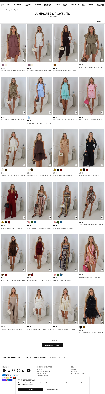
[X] (8, 370)
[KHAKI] (31, 222)
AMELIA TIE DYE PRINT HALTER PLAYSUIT (91, 225)
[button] (24, 60)
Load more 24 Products (52, 345)
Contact (74, 369)
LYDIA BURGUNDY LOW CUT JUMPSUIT (12, 228)
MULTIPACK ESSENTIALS (47, 5)
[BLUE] (28, 117)
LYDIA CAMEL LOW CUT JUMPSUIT (63, 176)
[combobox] (104, 5)
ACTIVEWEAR (37, 5)
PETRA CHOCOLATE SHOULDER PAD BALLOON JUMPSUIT (65, 71)
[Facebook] (3, 370)
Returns (39, 369)
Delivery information (78, 373)
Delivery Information (44, 371)
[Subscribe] (100, 358)
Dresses (91, 5)
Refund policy (41, 373)
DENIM (8, 5)
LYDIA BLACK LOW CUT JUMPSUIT (89, 176)
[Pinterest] (13, 370)
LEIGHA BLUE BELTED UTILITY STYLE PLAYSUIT (39, 123)
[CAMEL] (54, 170)
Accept (31, 389)
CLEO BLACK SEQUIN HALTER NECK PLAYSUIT (91, 333)
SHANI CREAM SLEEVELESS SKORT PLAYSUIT (39, 71)
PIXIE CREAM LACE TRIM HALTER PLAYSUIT (13, 176)
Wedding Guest (28, 5)
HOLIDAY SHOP (65, 5)
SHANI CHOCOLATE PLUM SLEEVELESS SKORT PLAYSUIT (13, 71)
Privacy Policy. (29, 384)
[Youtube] (28, 370)
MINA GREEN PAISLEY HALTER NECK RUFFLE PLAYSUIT (13, 120)
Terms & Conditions (43, 375)
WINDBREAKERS (18, 5)
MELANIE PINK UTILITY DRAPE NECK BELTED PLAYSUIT (91, 120)
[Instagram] (18, 370)
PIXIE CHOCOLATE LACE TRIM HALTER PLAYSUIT (39, 176)
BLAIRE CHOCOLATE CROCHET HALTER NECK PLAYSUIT (13, 280)
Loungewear (75, 5)
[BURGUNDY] (61, 170)
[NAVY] (35, 222)
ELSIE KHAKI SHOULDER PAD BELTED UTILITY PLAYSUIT (91, 67)
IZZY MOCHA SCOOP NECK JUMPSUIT (12, 329)
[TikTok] (23, 370)
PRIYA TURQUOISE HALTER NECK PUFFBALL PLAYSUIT (65, 120)
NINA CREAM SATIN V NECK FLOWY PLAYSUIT (65, 329)
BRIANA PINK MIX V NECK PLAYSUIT (89, 277)
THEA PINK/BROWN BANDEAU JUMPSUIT (39, 228)
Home (3, 10)
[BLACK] (57, 170)
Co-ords (83, 5)
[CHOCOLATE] (2, 65)
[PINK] (28, 222)
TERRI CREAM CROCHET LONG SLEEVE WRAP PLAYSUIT (39, 329)
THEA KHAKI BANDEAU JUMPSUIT (63, 228)
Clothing (57, 5)
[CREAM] (5, 65)
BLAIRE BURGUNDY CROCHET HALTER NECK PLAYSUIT (39, 280)
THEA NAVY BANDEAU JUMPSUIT (63, 280)
